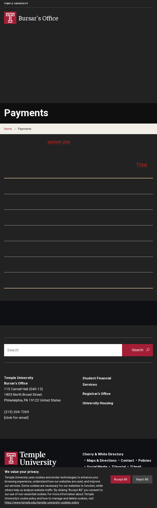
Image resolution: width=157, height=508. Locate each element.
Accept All (120, 479)
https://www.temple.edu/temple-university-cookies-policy (42, 502)
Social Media (97, 467)
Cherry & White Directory (103, 454)
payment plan (59, 141)
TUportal (119, 467)
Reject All (142, 479)
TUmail (135, 467)
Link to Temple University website (30, 459)
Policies (144, 460)
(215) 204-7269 (16, 412)
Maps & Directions (102, 460)
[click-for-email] (16, 418)
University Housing (98, 403)
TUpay (142, 164)
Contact (127, 460)
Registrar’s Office (97, 394)
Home (8, 128)
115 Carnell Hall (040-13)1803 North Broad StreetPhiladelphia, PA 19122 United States (32, 394)
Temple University (16, 3)
